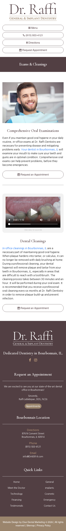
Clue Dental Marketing (33, 522)
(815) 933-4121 (34, 35)
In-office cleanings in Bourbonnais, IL (24, 248)
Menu (34, 28)
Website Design (11, 522)
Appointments (33, 406)
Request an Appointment (34, 174)
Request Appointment (34, 50)
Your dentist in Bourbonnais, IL (39, 149)
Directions (34, 42)
